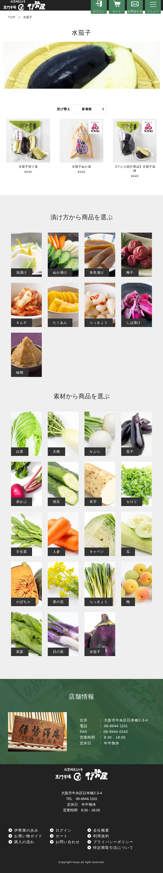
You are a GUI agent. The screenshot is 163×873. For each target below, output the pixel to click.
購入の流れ (23, 842)
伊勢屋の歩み (25, 830)
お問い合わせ (67, 842)
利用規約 (100, 836)
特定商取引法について (112, 848)
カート (61, 836)
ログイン (63, 830)
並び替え (63, 109)
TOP (11, 17)
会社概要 (100, 830)
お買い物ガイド (27, 836)
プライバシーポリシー (112, 842)
